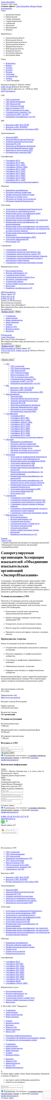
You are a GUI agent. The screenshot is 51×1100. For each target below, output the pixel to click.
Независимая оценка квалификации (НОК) (23, 213)
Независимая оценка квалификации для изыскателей (27, 226)
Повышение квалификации (17, 190)
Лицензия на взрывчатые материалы (20, 898)
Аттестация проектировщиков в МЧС (21, 237)
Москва (33, 6)
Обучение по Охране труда (17, 197)
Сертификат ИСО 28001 (15, 173)
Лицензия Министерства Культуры (20, 139)
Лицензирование (12, 394)
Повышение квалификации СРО (19, 858)
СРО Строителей (13, 99)
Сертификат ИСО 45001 (15, 178)
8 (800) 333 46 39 (7, 298)
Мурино (9, 72)
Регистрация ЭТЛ (13, 241)
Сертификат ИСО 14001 (15, 165)
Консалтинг (10, 286)
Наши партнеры (12, 322)
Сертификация (12, 414)
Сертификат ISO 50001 (15, 977)
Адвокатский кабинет (14, 281)
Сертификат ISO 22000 (15, 968)
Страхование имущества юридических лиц (23, 252)
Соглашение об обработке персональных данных (25, 1038)
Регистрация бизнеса (14, 271)
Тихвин (9, 78)
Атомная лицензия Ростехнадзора (19, 142)
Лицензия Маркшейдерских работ (19, 148)
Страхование (11, 495)
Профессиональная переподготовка (20, 195)
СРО (7, 364)
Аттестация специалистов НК (18, 218)
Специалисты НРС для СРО (17, 115)
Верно (18, 312)
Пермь (39, 6)
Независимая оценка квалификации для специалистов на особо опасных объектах (28, 230)
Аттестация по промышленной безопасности (24, 209)
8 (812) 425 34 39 (7, 296)
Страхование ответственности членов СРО (23, 254)
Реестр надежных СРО (15, 108)
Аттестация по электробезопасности (20, 211)
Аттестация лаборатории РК (17, 239)
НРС (7, 386)
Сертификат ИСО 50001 (15, 176)
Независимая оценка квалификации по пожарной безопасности (26, 486)
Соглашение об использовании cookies (21, 1040)
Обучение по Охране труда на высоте (21, 199)
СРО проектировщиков (15, 854)
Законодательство (13, 1029)
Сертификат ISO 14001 (15, 966)
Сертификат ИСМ (13, 981)
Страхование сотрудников (16, 250)
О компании (11, 316)
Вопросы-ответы (12, 329)
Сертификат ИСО (13, 161)
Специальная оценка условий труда (20, 277)
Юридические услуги (14, 515)
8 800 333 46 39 (7, 87)
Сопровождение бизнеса (16, 275)
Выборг (9, 65)
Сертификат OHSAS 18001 (17, 167)
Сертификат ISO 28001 (15, 972)
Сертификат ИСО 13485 (15, 180)
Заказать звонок (8, 360)
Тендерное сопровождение (16, 279)
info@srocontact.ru (8, 91)
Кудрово (9, 70)
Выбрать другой (7, 312)
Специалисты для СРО (15, 869)
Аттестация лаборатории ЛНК (18, 216)
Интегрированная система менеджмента (22, 182)
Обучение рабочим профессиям (18, 192)
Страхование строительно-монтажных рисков (24, 263)
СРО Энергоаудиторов (15, 106)
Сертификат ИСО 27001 (15, 171)
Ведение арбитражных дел (16, 273)
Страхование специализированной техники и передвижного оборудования (24, 259)
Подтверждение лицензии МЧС (19, 152)
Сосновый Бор (12, 76)
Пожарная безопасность (15, 953)
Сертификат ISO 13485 (15, 979)
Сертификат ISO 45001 (15, 975)
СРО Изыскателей (13, 104)
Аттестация (10, 455)
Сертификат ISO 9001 (14, 964)
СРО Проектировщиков (15, 102)
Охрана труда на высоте (15, 951)
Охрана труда (11, 949)
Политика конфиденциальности (19, 1036)
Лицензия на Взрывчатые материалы (21, 146)
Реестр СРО (10, 1032)
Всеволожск (11, 63)
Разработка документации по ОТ (19, 288)
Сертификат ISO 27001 (15, 970)
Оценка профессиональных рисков (20, 284)
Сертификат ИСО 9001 (15, 163)
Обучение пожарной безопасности (20, 201)
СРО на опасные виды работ (17, 110)
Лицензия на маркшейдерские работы (21, 901)
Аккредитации (12, 318)
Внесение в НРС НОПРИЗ (16, 127)
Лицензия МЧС (12, 137)
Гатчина (9, 68)
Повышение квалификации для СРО (20, 117)
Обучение (10, 439)
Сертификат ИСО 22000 (15, 169)
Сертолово (10, 74)
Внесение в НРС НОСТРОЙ (17, 125)
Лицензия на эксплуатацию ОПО (19, 150)
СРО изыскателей (13, 856)
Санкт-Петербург (8, 2)
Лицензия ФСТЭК (13, 144)
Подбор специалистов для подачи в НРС (22, 129)
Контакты (10, 331)
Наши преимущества (14, 320)
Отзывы (9, 324)
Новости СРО (11, 327)
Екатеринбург (6, 8)
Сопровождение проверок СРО (18, 112)
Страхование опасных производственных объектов (26, 256)
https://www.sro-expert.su (10, 697)
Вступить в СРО (8, 753)
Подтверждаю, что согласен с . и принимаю (23, 757)
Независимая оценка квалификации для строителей (27, 220)
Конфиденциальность (14, 1067)
